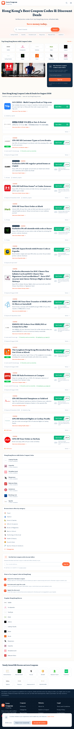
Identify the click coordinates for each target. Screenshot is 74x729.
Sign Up (59, 79)
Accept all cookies (40, 723)
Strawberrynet (32, 34)
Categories (23, 709)
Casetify (23, 34)
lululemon (61, 34)
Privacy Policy (61, 709)
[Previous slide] (4, 70)
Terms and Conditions (63, 706)
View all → (70, 41)
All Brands (23, 706)
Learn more (50, 716)
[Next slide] (42, 70)
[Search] (66, 3)
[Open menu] (71, 3)
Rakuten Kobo (51, 34)
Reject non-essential (22, 723)
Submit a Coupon (43, 709)
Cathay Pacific (14, 34)
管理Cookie (8, 723)
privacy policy (22, 567)
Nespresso (42, 34)
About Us (41, 706)
